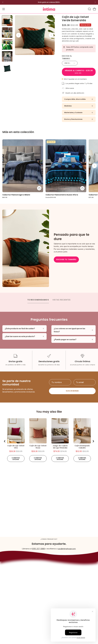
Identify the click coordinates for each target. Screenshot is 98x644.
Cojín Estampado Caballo (82, 447)
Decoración (56, 571)
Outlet (53, 578)
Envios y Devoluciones (73, 119)
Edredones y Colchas (60, 564)
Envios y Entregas (9, 594)
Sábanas (54, 568)
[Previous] (3, 2)
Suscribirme (72, 391)
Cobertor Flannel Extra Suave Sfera (62, 195)
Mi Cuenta (6, 608)
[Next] (95, 2)
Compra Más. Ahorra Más (75, 99)
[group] (49, 2)
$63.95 (4, 197)
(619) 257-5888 (38, 549)
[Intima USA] (49, 9)
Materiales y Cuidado (73, 112)
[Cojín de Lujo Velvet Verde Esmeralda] (7, 20)
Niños (53, 575)
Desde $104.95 (51, 197)
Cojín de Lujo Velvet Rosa (37, 447)
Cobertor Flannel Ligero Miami (16, 195)
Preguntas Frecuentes (11, 601)
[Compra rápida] (82, 188)
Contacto (6, 604)
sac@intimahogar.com (67, 549)
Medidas (68, 106)
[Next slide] (93, 441)
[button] (89, 9)
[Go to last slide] (4, 441)
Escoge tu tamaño (66, 259)
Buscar (5, 590)
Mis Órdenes (7, 611)
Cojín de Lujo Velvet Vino (15, 447)
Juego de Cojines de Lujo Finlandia (60, 447)
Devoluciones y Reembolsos (14, 597)
